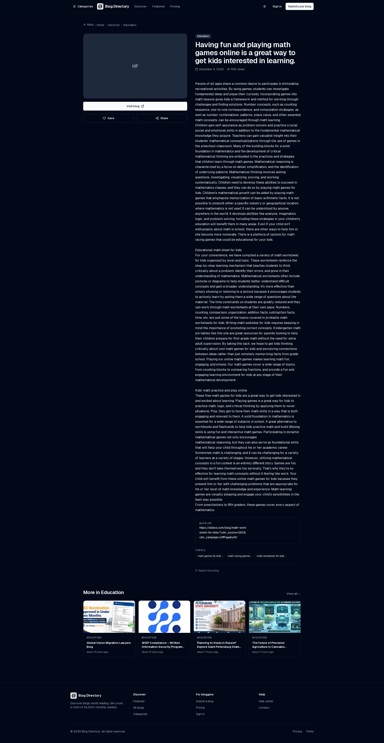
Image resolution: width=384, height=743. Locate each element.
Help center (266, 701)
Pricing (175, 6)
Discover (140, 6)
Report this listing (209, 570)
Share (164, 118)
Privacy (298, 731)
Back (90, 24)
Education (130, 25)
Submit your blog (299, 6)
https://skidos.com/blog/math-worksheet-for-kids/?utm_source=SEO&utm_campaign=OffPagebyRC (222, 532)
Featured (158, 6)
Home (100, 25)
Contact (264, 707)
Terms (310, 731)
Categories (140, 714)
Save (111, 118)
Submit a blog (204, 701)
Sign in (277, 6)
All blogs (138, 707)
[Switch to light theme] (265, 6)
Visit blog (132, 106)
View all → (294, 593)
